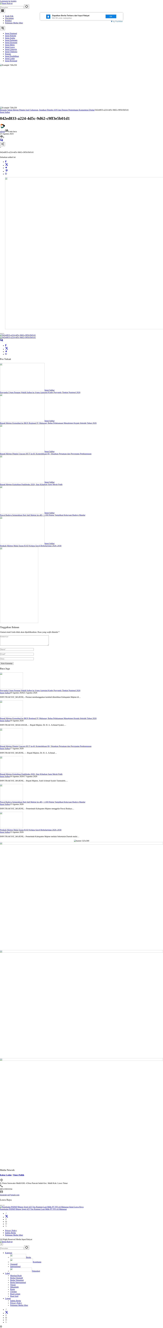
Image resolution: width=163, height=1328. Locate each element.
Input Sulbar (5, 112)
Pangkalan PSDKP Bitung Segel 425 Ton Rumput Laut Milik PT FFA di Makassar (33, 1209)
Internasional (15, 1266)
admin (2, 131)
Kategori (8, 1253)
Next (98, 16)
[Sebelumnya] (1, 333)
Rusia (12, 1289)
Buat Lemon (15, 1294)
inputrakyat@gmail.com (9, 1195)
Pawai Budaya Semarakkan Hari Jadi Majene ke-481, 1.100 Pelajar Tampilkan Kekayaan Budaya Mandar (42, 515)
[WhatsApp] (6, 174)
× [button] (1, 1244)
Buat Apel (14, 1296)
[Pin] (6, 171)
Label (7, 1273)
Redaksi (8, 21)
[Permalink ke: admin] (2, 128)
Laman (8, 1298)
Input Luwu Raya (76, 1207)
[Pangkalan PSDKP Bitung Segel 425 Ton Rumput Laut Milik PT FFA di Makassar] (34, 1207)
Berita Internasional (18, 1282)
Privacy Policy (11, 1230)
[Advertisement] (81, 85)
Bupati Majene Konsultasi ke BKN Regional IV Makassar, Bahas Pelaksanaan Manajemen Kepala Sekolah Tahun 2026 (48, 423)
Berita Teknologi (17, 1280)
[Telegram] (6, 168)
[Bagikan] (2, 144)
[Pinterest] (6, 1219)
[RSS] (6, 1226)
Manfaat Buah (16, 1276)
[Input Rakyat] (6, 3)
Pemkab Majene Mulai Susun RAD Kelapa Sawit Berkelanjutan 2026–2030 (30, 546)
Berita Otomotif (16, 1278)
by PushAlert (118, 21)
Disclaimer (9, 18)
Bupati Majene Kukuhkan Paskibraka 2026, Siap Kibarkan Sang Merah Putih (31, 484)
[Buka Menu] (2, 11)
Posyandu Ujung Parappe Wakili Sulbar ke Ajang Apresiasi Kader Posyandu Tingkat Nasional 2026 (40, 392)
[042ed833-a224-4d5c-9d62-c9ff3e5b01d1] (18, 335)
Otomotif (13, 1264)
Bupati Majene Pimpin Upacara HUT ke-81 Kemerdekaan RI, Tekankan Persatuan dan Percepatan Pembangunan (45, 454)
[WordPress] (6, 1222)
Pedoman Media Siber (14, 23)
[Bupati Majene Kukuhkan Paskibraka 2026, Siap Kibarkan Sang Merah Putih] (22, 482)
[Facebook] (5, 162)
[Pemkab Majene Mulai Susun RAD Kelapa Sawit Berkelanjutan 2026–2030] (22, 543)
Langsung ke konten (8, 1)
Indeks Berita (10, 1233)
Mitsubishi (14, 1287)
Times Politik (18, 1175)
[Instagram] (6, 1224)
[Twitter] (6, 165)
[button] (26, 7)
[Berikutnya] (3, 333)
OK (111, 16)
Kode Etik (9, 16)
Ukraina (13, 1291)
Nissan (13, 1285)
